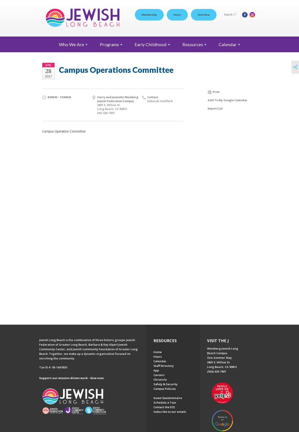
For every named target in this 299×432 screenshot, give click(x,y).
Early (151, 44)
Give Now (204, 15)
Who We (71, 44)
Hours (177, 15)
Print (216, 92)
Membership (149, 15)
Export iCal (215, 108)
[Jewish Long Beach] (84, 18)
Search (228, 14)
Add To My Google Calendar (227, 100)
